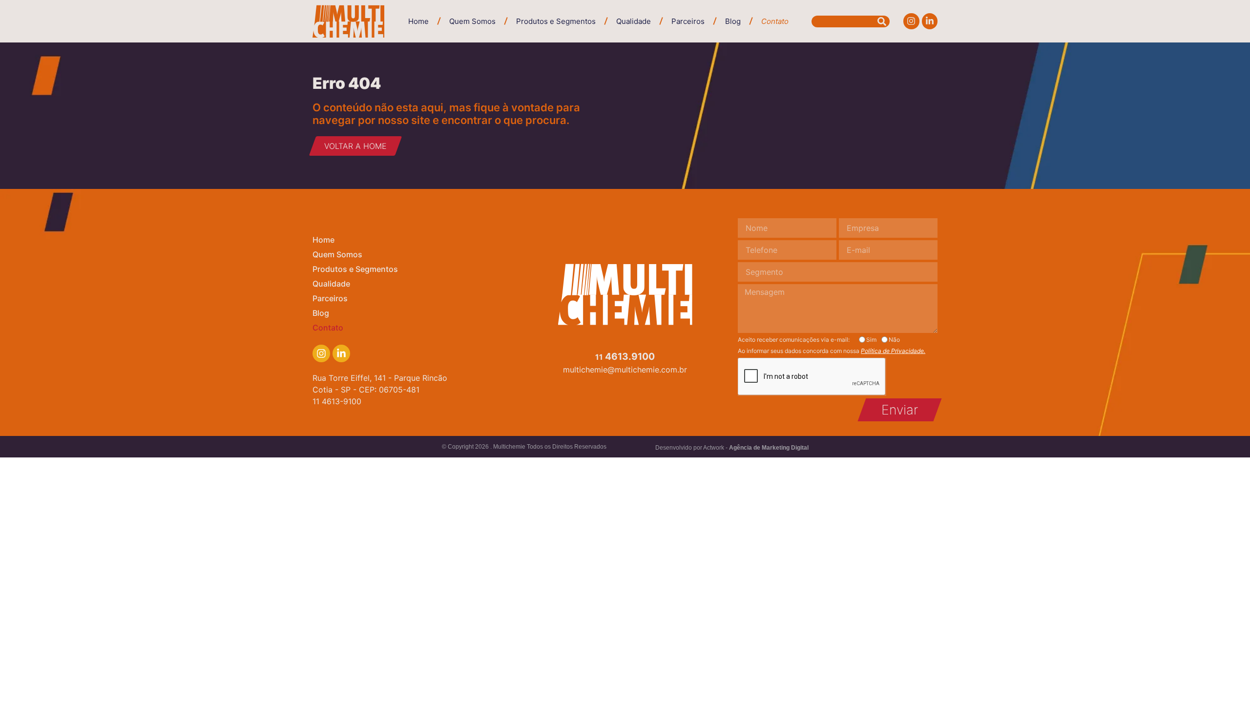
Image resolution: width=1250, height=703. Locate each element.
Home (418, 21)
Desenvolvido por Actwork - (732, 447)
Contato (775, 21)
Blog (733, 21)
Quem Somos (472, 21)
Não (894, 340)
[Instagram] (911, 21)
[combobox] (851, 21)
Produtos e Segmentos (556, 21)
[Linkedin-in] (930, 21)
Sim (871, 340)
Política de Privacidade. (893, 350)
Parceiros (688, 21)
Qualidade (633, 21)
